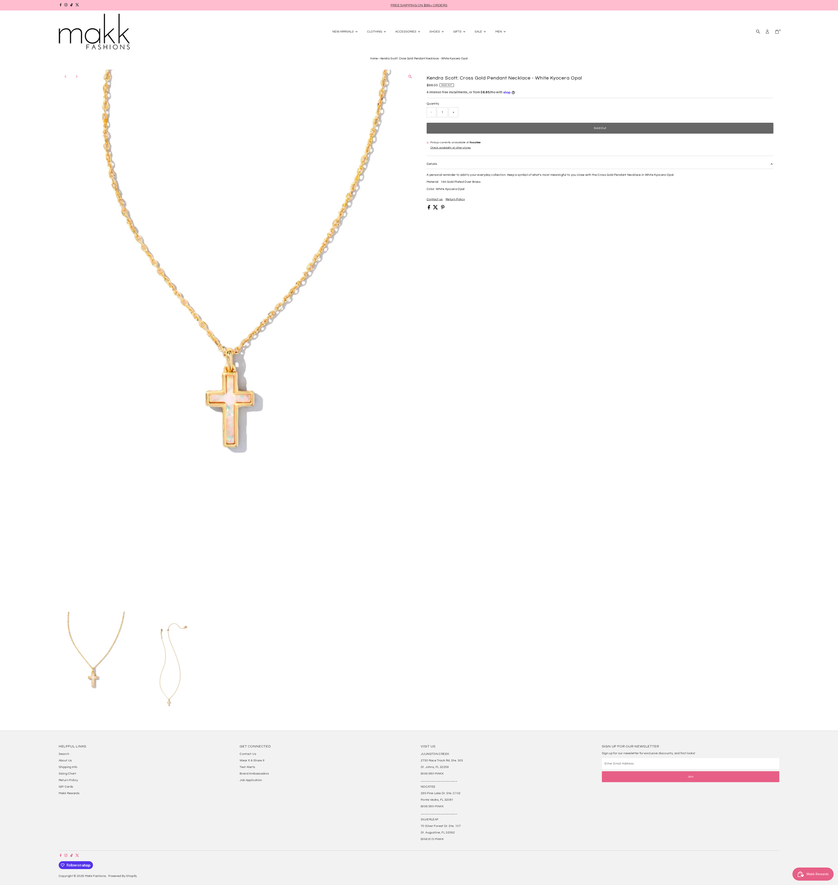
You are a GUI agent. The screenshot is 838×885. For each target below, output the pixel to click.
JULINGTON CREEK (435, 754)
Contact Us (248, 754)
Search (64, 754)
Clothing (375, 31)
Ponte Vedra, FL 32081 (437, 799)
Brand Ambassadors (254, 773)
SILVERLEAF (430, 819)
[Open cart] (777, 32)
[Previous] (66, 76)
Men (499, 31)
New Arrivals (343, 31)
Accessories (406, 31)
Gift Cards (66, 786)
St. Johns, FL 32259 (435, 767)
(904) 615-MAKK (432, 839)
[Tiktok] (71, 5)
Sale (479, 31)
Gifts (457, 31)
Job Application (251, 780)
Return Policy (455, 199)
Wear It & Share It (252, 760)
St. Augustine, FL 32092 (438, 832)
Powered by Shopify (122, 876)
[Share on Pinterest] (443, 208)
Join (691, 776)
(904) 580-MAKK (432, 773)
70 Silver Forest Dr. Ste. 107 (441, 826)
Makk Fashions (95, 876)
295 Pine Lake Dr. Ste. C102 (440, 793)
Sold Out (600, 128)
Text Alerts (247, 767)
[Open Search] (758, 32)
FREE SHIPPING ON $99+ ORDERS (419, 5)
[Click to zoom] (410, 77)
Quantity (433, 103)
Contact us (435, 199)
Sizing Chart (67, 773)
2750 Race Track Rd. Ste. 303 (442, 760)
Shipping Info (68, 767)
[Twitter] (77, 5)
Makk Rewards (69, 793)
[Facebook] (61, 5)
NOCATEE (428, 786)
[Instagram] (66, 5)
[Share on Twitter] (436, 208)
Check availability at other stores (450, 148)
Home (374, 58)
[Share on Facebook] (429, 208)
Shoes (435, 31)
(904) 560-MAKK (432, 806)
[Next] (76, 76)
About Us (65, 760)
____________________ (439, 780)
